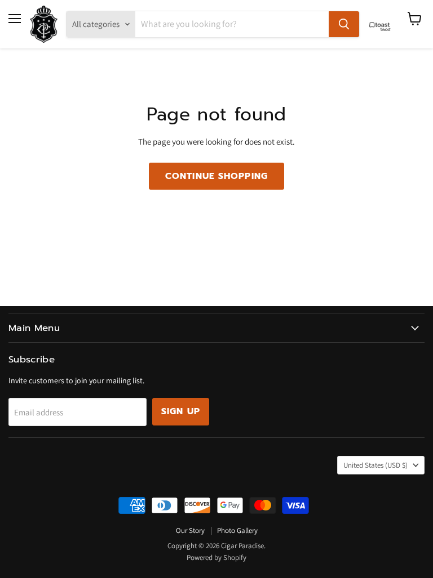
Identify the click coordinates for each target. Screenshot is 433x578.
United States (375, 465)
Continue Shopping (216, 176)
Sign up (180, 411)
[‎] (383, 24)
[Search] (344, 24)
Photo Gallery (237, 530)
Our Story (190, 530)
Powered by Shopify (216, 557)
